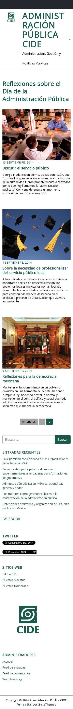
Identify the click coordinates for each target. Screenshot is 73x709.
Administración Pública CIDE (43, 30)
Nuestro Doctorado (15, 586)
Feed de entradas (13, 667)
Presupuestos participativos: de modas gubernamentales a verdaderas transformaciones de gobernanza (34, 473)
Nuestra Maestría (13, 580)
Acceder (7, 661)
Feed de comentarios (16, 673)
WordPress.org (12, 679)
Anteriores (29, 421)
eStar (28, 704)
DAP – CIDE (10, 574)
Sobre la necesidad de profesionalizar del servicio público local (35, 270)
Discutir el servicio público (25, 168)
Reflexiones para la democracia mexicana (29, 378)
